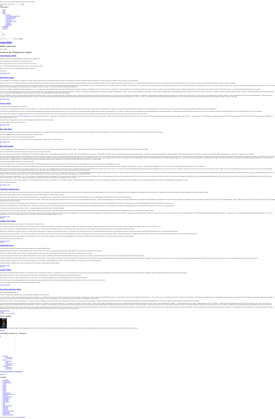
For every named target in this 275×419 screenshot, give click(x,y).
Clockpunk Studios (21, 417)
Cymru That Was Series (11, 21)
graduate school (6, 392)
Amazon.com (9, 357)
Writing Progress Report (8, 414)
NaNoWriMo (6, 398)
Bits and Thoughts (6, 146)
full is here (26, 116)
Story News (5, 408)
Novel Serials (6, 401)
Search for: (16, 38)
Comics (4, 385)
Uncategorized (6, 412)
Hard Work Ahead (7, 77)
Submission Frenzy (7, 245)
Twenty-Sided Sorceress (8, 410)
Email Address (3, 4)
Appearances (6, 380)
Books (4, 13)
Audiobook (5, 366)
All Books (8, 14)
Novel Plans (5, 400)
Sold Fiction (5, 407)
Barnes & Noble (9, 363)
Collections (8, 22)
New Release (6, 399)
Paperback (5, 356)
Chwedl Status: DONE (8, 56)
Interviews (5, 395)
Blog (4, 12)
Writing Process (6, 413)
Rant (4, 404)
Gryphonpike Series (10, 18)
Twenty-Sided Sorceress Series (13, 16)
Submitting (5, 409)
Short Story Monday (7, 405)
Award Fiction (6, 381)
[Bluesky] (3, 35)
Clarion (4, 383)
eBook (4, 359)
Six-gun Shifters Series (11, 17)
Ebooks (4, 386)
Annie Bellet (6, 42)
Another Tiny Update (8, 221)
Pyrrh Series (8, 20)
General (4, 390)
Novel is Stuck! (5, 103)
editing (4, 387)
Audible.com (9, 367)
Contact (4, 29)
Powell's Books (9, 358)
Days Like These (6, 129)
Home (4, 9)
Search (20, 38)
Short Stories (9, 25)
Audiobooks (5, 26)
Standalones (8, 23)
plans (4, 403)
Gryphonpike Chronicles (8, 394)
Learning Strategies (7, 396)
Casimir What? (5, 270)
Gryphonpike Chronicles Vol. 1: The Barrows (11, 371)
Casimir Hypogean (7, 382)
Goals (4, 391)
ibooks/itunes (9, 365)
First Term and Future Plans (10, 289)
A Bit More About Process (9, 189)
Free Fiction (5, 27)
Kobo (7, 362)
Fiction (4, 389)
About (4, 11)
